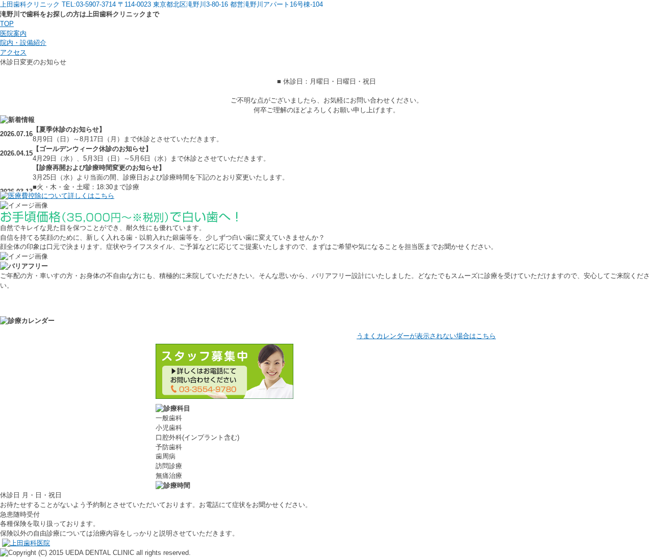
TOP (7, 24)
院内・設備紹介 (23, 42)
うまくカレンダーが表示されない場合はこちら (426, 336)
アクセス (13, 52)
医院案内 (13, 33)
